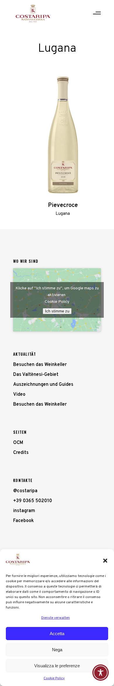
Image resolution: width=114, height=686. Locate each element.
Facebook (23, 521)
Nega (57, 649)
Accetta (57, 633)
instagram (24, 511)
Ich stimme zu (57, 311)
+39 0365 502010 (32, 501)
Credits (21, 453)
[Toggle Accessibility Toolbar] (100, 672)
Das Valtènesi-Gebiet (35, 375)
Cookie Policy (54, 678)
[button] (105, 561)
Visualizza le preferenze (57, 665)
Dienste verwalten (55, 618)
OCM (18, 443)
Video (19, 395)
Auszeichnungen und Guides (43, 385)
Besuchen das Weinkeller (40, 365)
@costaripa (25, 491)
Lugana (63, 214)
